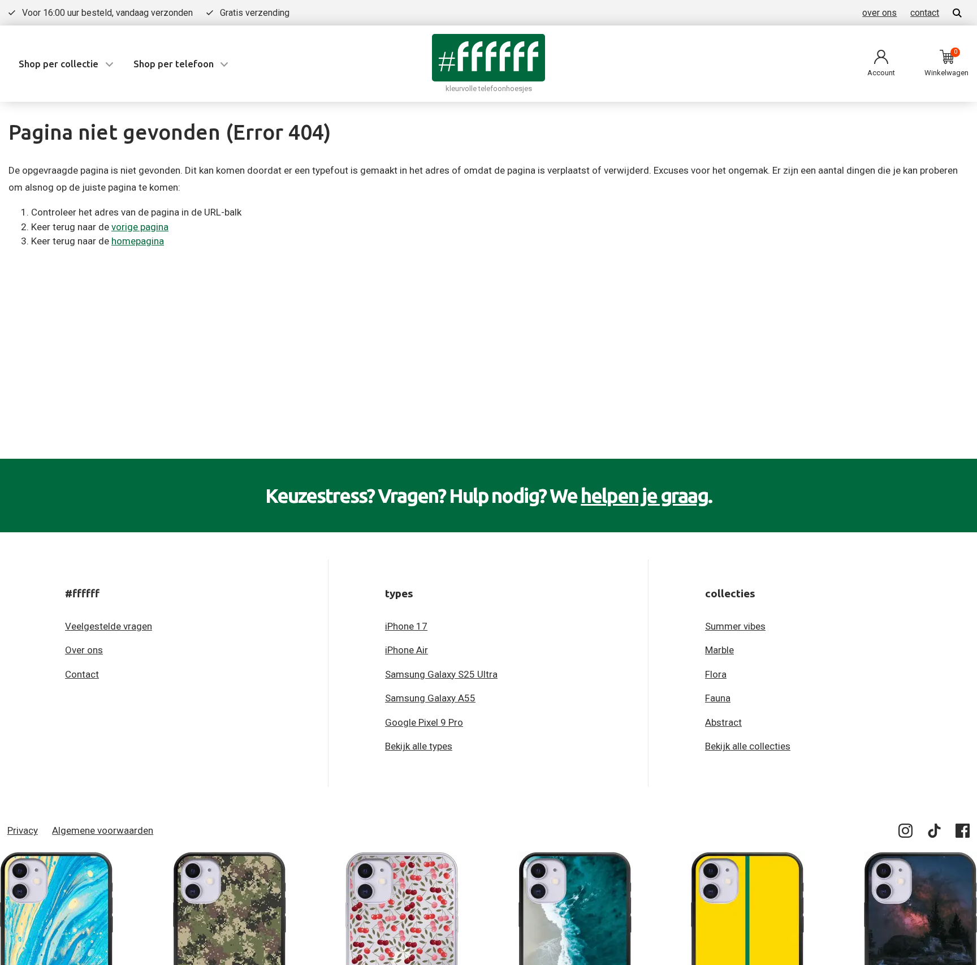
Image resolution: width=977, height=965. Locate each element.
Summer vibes (735, 626)
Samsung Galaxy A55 (430, 698)
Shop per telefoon (173, 63)
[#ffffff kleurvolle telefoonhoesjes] (488, 57)
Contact (82, 674)
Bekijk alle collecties (747, 746)
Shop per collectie (58, 63)
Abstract (723, 722)
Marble (719, 650)
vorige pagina (139, 226)
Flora (716, 674)
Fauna (717, 698)
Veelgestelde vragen (108, 626)
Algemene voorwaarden (102, 830)
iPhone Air (406, 650)
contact (924, 12)
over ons (879, 12)
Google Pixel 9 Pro (424, 722)
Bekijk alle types (418, 746)
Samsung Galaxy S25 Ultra (441, 674)
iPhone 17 (406, 626)
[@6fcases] (906, 833)
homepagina (137, 241)
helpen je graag (644, 495)
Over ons (84, 650)
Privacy (22, 830)
